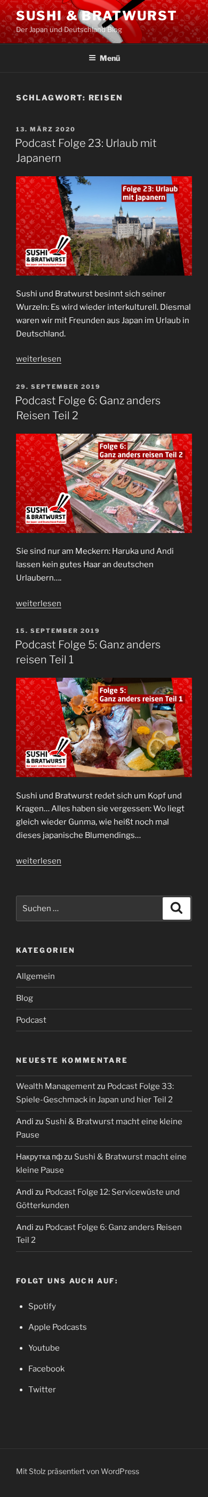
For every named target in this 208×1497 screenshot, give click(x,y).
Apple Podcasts (57, 1327)
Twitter (42, 1389)
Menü (110, 57)
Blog (24, 998)
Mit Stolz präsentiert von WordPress (77, 1471)
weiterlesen (38, 359)
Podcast (31, 1020)
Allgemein (35, 976)
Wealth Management (55, 1086)
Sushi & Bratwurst (97, 15)
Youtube (44, 1348)
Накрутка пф (39, 1157)
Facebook (46, 1369)
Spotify (42, 1306)
